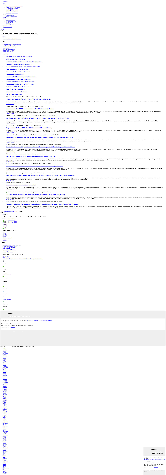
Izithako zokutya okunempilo (12, 13)
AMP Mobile (5, 257)
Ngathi (4, 18)
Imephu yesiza (6, 256)
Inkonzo (4, 25)
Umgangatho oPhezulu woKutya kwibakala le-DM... (20, 84)
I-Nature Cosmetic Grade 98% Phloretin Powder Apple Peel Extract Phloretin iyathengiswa (30, 108)
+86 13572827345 (11, 218)
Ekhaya (4, 3)
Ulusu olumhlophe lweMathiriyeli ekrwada (14, 6)
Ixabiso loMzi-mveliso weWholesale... (15, 59)
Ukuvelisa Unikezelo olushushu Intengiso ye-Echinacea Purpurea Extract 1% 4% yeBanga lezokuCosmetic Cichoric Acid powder (40, 175)
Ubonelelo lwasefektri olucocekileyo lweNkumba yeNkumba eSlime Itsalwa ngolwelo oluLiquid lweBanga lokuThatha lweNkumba (40, 147)
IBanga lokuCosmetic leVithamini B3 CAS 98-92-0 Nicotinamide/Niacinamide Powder (28, 128)
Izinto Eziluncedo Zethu (11, 21)
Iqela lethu (8, 23)
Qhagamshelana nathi (7, 27)
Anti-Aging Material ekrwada (12, 11)
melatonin (21, 258)
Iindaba (4, 14)
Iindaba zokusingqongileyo (11, 16)
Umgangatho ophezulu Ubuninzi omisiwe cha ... (18, 79)
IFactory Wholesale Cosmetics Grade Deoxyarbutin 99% (21, 185)
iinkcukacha (11, 104)
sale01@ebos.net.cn (13, 221)
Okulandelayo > (13, 211)
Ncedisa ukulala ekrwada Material (13, 7)
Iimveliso (5, 4)
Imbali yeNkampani (10, 24)
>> (16, 211)
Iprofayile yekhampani (10, 20)
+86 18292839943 (11, 220)
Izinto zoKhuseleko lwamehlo (12, 8)
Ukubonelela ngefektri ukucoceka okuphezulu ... (18, 64)
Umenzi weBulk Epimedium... (14, 94)
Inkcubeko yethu (9, 22)
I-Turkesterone (15, 258)
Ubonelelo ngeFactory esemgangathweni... (17, 69)
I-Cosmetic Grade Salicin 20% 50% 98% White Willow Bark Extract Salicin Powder (28, 99)
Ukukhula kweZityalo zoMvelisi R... (15, 89)
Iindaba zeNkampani (10, 15)
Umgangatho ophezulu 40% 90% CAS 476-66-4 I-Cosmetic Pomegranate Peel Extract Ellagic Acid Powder (34, 166)
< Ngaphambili (5, 211)
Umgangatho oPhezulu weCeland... (15, 74)
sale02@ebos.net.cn (13, 222)
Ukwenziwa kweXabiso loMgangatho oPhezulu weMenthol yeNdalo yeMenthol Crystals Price (30, 156)
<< (1, 211)
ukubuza (7, 104)
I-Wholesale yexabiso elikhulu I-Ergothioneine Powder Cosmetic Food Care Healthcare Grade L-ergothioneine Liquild (37, 118)
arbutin (24, 258)
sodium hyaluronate (38, 258)
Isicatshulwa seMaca (7, 258)
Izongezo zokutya (9, 9)
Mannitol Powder (30, 258)
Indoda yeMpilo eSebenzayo (11, 10)
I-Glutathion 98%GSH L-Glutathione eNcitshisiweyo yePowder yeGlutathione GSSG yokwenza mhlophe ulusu (35, 194)
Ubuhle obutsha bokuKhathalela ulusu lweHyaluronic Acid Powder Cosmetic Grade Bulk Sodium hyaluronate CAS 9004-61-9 (39, 137)
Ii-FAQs (4, 17)
